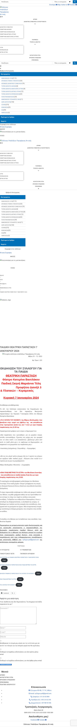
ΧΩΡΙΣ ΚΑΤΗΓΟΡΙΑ (6, 102)
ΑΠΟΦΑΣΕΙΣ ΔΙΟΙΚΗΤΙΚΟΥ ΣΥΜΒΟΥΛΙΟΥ (11, 83)
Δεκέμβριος (3, 283)
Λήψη (4, 560)
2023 (1, 279)
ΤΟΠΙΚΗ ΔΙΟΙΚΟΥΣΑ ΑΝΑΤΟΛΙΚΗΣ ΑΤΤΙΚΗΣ (12, 88)
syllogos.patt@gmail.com (30, 540)
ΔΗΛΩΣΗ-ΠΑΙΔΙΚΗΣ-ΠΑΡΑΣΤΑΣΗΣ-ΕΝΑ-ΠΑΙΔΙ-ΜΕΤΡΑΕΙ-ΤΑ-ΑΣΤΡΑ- (18, 565)
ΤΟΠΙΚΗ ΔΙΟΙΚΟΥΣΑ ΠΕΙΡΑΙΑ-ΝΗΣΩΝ (10, 94)
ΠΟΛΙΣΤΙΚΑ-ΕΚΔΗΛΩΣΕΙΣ (7, 96)
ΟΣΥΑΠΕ (3, 104)
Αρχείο (3, 121)
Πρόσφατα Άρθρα (7, 117)
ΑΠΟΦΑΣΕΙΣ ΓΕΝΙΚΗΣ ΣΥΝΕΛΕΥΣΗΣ (10, 81)
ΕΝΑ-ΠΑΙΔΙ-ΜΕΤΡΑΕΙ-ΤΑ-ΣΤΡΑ (8, 579)
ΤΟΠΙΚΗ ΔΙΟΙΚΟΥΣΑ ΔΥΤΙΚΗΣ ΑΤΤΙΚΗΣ (11, 91)
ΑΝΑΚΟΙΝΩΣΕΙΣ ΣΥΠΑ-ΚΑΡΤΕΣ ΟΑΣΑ (10, 99)
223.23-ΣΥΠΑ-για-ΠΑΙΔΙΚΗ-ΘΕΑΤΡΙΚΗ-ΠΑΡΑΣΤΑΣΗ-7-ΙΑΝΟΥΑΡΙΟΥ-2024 (19, 557)
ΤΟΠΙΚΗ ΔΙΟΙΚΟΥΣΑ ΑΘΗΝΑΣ (8, 86)
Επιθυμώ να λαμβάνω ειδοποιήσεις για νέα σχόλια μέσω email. (19, 653)
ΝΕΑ (2, 110)
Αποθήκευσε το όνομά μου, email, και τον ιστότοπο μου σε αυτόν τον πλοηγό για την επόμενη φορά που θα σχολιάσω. (20, 644)
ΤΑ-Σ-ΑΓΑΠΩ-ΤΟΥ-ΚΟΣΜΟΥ (7, 584)
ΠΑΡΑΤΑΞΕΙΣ (4, 112)
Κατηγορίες (5, 74)
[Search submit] (75, 1)
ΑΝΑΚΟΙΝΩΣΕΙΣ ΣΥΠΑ (7, 78)
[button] (38, 66)
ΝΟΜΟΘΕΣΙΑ (4, 107)
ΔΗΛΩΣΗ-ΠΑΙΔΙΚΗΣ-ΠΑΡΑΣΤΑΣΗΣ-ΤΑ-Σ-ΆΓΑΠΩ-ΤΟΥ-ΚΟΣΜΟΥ (17, 573)
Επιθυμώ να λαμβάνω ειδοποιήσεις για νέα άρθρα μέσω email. (21, 660)
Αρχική (2, 275)
